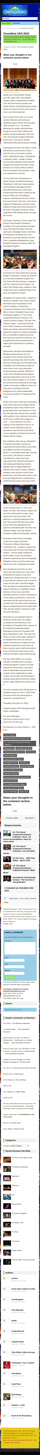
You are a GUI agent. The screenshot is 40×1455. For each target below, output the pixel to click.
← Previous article (11, 818)
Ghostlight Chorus (10, 763)
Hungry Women (17, 1250)
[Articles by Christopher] (6, 1367)
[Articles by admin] (6, 1325)
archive (24, 47)
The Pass (15, 1232)
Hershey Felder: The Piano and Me (23, 1260)
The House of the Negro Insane (22, 1157)
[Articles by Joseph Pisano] (6, 1346)
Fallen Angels (20, 1092)
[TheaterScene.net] (20, 10)
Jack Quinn (16, 1373)
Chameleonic (9, 748)
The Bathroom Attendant (21, 1023)
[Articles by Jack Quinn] (6, 1378)
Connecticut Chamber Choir (14, 752)
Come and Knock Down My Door (24, 1068)
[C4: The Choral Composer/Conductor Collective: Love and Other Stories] (7, 849)
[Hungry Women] (7, 1254)
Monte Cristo (16, 1123)
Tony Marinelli (17, 1310)
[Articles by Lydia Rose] (6, 1388)
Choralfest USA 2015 (23, 748)
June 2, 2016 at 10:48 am (28, 898)
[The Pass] (7, 1235)
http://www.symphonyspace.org (15, 719)
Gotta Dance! (19, 1074)
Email (6, 964)
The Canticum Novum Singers (14, 784)
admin (14, 1321)
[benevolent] (7, 1180)
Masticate (15, 1185)
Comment (7, 941)
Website (7, 970)
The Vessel (15, 1241)
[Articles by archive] (6, 1283)
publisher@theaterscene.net (14, 991)
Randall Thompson (11, 773)
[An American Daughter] (7, 1217)
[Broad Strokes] (7, 1208)
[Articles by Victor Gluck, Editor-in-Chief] (6, 1293)
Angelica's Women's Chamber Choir (17, 738)
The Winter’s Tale (17, 1222)
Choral (31, 47)
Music (11, 28)
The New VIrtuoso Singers (13, 788)
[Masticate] (7, 1189)
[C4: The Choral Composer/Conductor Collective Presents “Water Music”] (7, 868)
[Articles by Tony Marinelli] (6, 1314)
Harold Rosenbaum (11, 766)
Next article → (30, 818)
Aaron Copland (9, 735)
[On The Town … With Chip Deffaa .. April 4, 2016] (7, 861)
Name (6, 958)
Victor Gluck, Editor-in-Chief (23, 1289)
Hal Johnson (24, 763)
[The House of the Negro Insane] (7, 1161)
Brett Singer (16, 1395)
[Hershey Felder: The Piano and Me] (7, 1263)
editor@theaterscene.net (12, 996)
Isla (13, 1195)
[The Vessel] (7, 1245)
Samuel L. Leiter (18, 1405)
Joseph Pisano (17, 1342)
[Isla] (7, 1198)
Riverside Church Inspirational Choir (17, 777)
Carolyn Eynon (13, 898)
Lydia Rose (16, 1384)
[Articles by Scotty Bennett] (6, 1335)
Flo (10, 1086)
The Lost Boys (21, 1080)
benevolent (16, 23)
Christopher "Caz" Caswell (22, 1363)
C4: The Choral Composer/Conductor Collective (17, 743)
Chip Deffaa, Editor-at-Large (23, 1352)
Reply (6, 902)
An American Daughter (19, 1213)
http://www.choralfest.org (12, 722)
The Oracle (30, 1108)
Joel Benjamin (17, 1299)
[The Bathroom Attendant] (7, 1171)
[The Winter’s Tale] (7, 1226)
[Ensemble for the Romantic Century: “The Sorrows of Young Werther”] (7, 880)
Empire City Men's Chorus (13, 759)
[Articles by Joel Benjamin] (6, 1304)
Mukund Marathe (27, 766)
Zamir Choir (24, 791)
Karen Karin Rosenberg (21, 1416)
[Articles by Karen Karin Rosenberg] (6, 1420)
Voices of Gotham (10, 791)
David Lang (31, 752)
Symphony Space (10, 781)
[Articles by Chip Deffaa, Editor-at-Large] (6, 1357)
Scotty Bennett (17, 1331)
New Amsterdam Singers (13, 770)
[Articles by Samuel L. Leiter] (6, 1409)
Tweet (15, 64)
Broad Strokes (16, 1204)
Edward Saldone (10, 755)
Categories (7, 1146)
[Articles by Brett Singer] (6, 1399)
